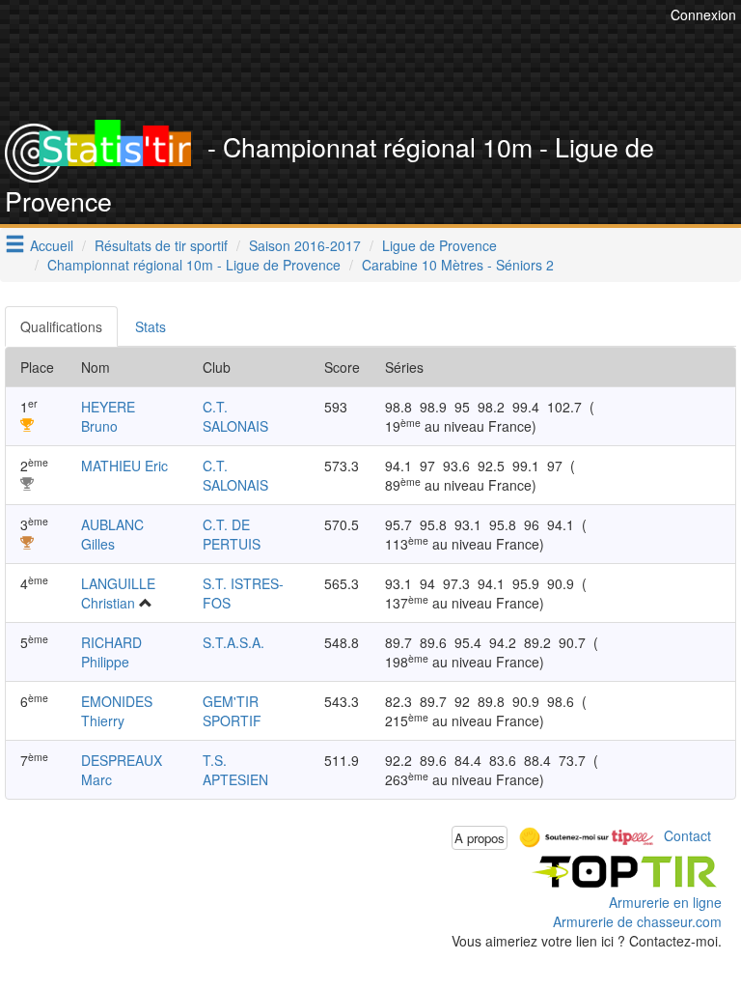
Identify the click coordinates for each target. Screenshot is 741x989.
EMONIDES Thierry (116, 711)
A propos (479, 838)
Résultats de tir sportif (161, 245)
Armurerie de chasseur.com (637, 921)
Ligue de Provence (439, 245)
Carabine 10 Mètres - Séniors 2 (458, 264)
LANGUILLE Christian (118, 593)
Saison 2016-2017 (305, 245)
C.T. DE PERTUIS (232, 534)
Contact (687, 835)
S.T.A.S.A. (233, 642)
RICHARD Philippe (111, 652)
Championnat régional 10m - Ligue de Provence (194, 264)
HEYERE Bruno (108, 416)
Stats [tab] (150, 326)
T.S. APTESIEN (235, 769)
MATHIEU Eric (124, 465)
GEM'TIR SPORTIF (232, 711)
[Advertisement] (385, 72)
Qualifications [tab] (61, 326)
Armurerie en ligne (665, 902)
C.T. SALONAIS (235, 416)
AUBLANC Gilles (112, 534)
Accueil (51, 245)
